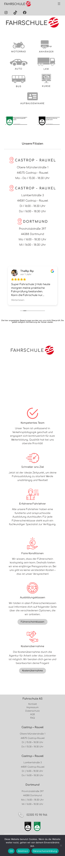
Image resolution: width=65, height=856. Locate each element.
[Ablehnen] (60, 845)
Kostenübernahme (32, 670)
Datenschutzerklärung (45, 851)
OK (11, 851)
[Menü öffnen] (59, 4)
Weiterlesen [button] (17, 300)
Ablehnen (23, 851)
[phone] (21, 815)
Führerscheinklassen (32, 622)
